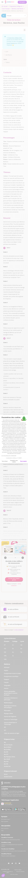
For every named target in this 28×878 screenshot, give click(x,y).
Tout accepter (23, 461)
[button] (3, 875)
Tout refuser (5, 461)
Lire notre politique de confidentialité (8, 455)
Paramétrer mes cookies (14, 461)
